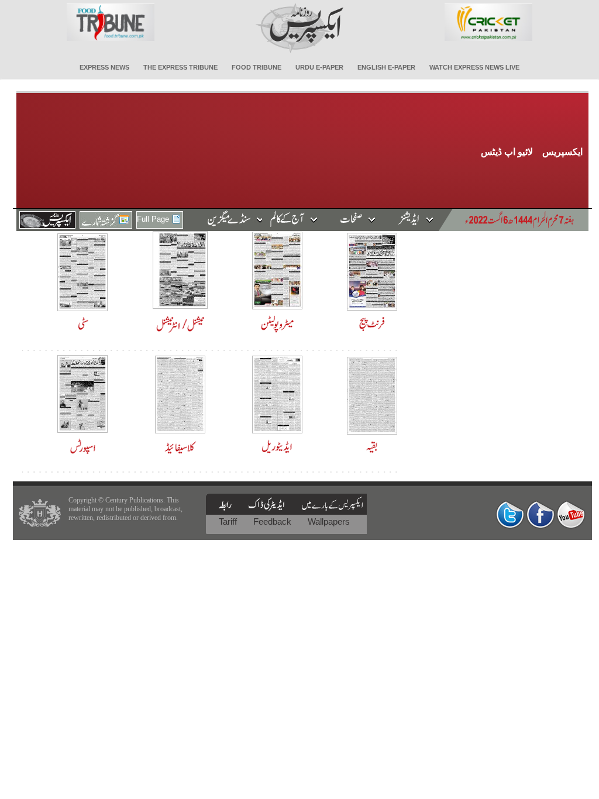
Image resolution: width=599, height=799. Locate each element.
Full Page (153, 219)
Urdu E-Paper (319, 67)
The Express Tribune (180, 67)
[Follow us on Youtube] (571, 514)
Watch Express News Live (474, 67)
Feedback (273, 521)
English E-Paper (386, 67)
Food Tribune (256, 67)
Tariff (229, 521)
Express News (104, 67)
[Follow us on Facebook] (540, 514)
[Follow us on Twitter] (510, 514)
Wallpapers (329, 521)
